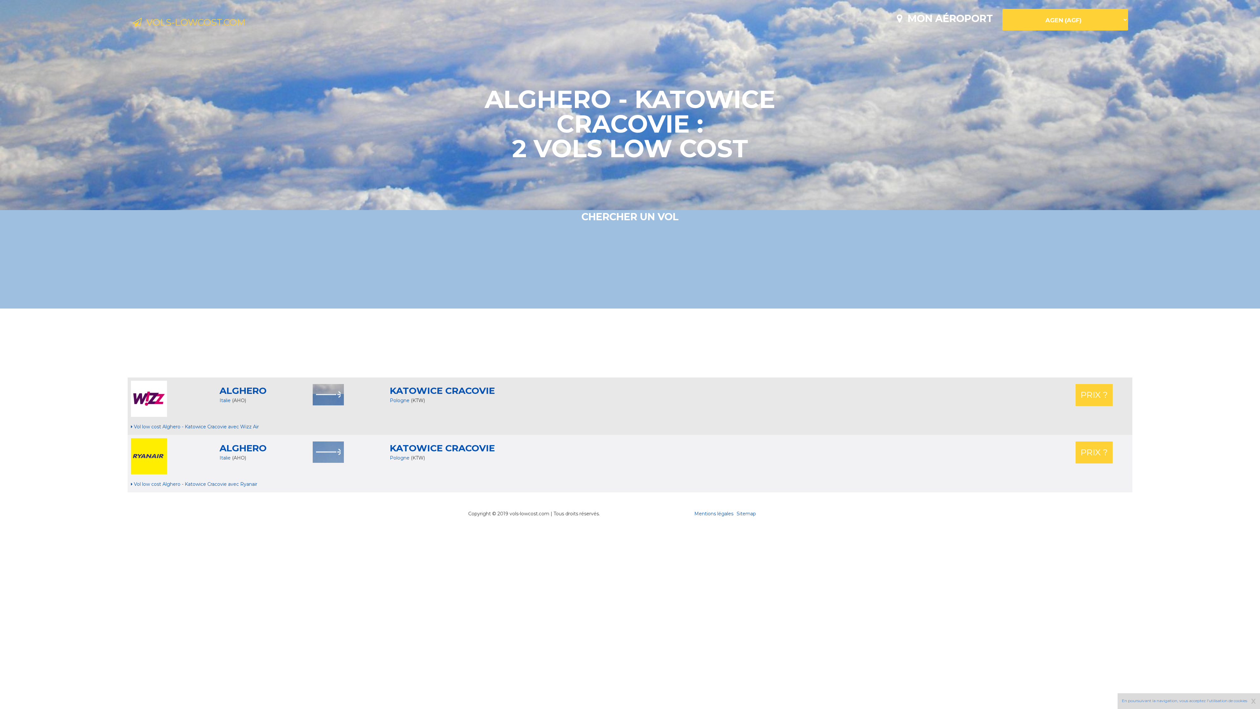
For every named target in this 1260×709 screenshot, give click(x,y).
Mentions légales (713, 514)
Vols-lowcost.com (193, 22)
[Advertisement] (630, 343)
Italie (225, 400)
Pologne (400, 400)
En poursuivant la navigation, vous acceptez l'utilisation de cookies (1184, 700)
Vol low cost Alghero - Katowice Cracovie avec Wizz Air (196, 427)
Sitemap (746, 514)
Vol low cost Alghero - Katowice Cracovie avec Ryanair (195, 484)
